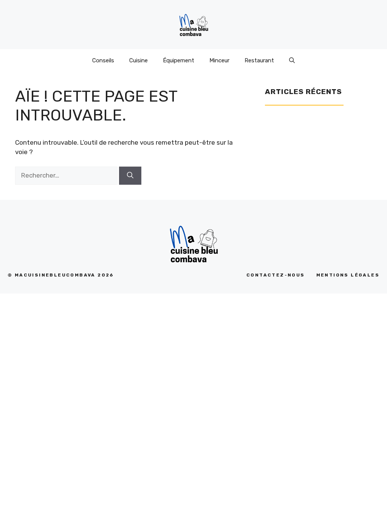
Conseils (103, 60)
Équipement (178, 60)
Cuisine (138, 60)
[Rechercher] (130, 176)
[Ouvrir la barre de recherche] (292, 60)
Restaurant (259, 60)
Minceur (219, 60)
